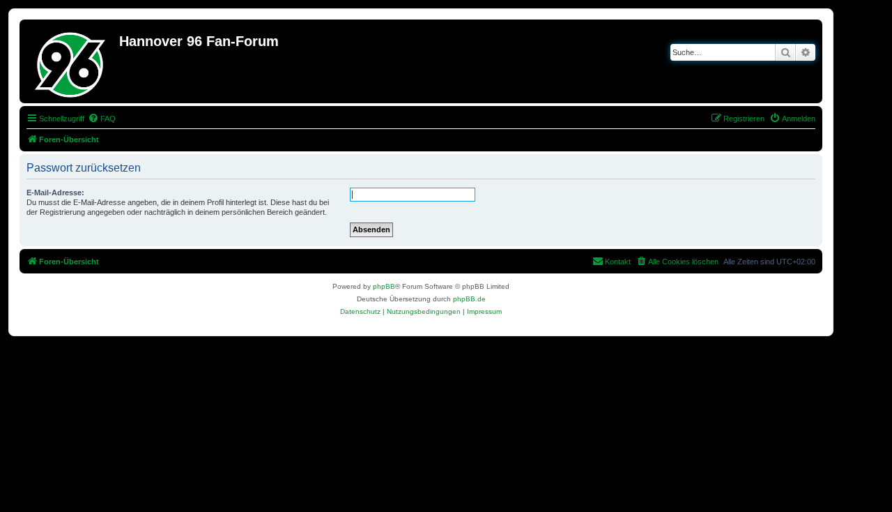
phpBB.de (469, 299)
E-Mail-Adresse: (55, 192)
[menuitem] (102, 118)
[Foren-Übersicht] (71, 61)
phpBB (384, 286)
